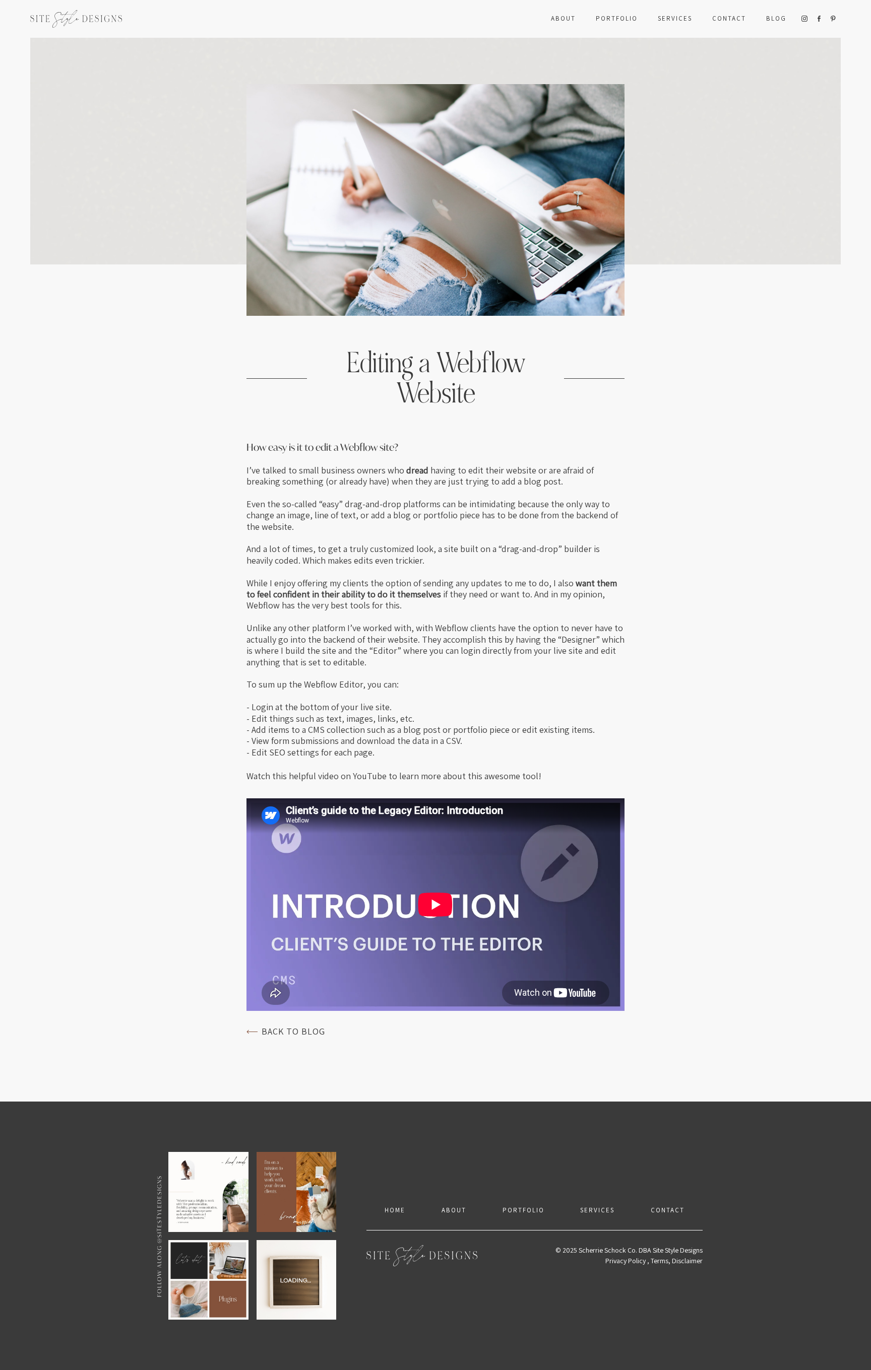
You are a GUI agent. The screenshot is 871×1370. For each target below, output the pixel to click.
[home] (76, 19)
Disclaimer (687, 1260)
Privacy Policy (625, 1260)
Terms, (661, 1260)
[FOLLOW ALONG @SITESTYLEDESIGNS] (252, 1236)
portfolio (617, 18)
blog (776, 18)
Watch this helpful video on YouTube (316, 776)
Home (395, 1210)
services (675, 18)
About (563, 18)
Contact (729, 18)
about (454, 1210)
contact (668, 1210)
